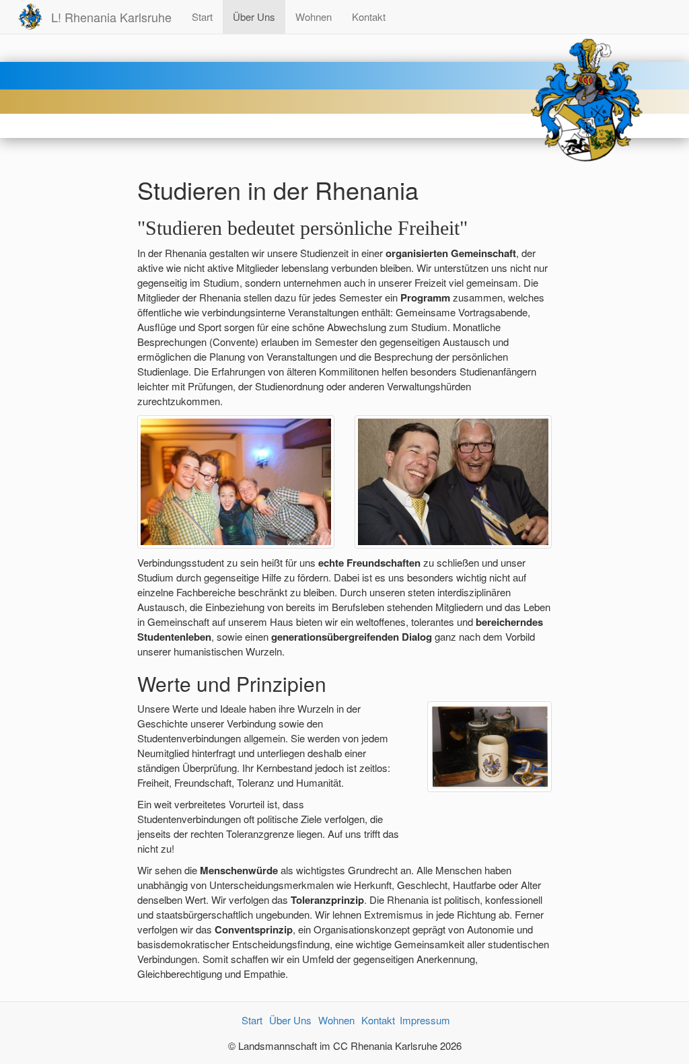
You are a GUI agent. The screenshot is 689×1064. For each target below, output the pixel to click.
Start (202, 16)
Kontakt (369, 16)
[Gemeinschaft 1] (235, 480)
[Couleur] (489, 745)
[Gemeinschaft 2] (453, 480)
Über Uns (254, 16)
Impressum (425, 1020)
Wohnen (313, 16)
